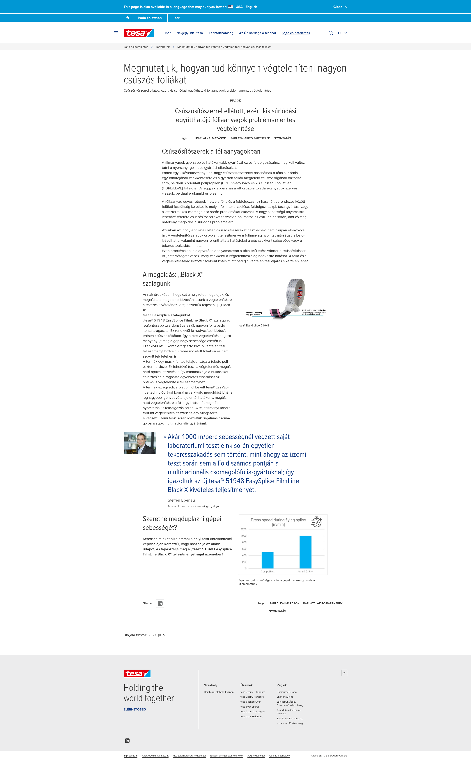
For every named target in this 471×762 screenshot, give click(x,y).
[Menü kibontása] (116, 33)
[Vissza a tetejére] (344, 673)
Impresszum (130, 755)
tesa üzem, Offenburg (252, 691)
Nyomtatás (282, 138)
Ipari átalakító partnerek (250, 138)
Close (337, 7)
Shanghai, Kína (285, 696)
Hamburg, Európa (287, 691)
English (251, 7)
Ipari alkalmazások (210, 138)
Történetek (163, 46)
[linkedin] (160, 603)
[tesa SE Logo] (139, 33)
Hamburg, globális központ (219, 691)
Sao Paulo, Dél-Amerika (290, 718)
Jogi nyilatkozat (256, 755)
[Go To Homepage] (128, 18)
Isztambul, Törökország (290, 723)
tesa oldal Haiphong (251, 716)
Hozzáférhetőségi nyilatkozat (189, 755)
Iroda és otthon (150, 18)
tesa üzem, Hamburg (252, 696)
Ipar (176, 18)
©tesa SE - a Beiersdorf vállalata (329, 755)
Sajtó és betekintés (136, 46)
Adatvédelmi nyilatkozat (155, 755)
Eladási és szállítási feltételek (226, 755)
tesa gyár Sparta (249, 706)
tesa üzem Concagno (252, 711)
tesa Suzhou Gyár (250, 701)
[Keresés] (331, 33)
